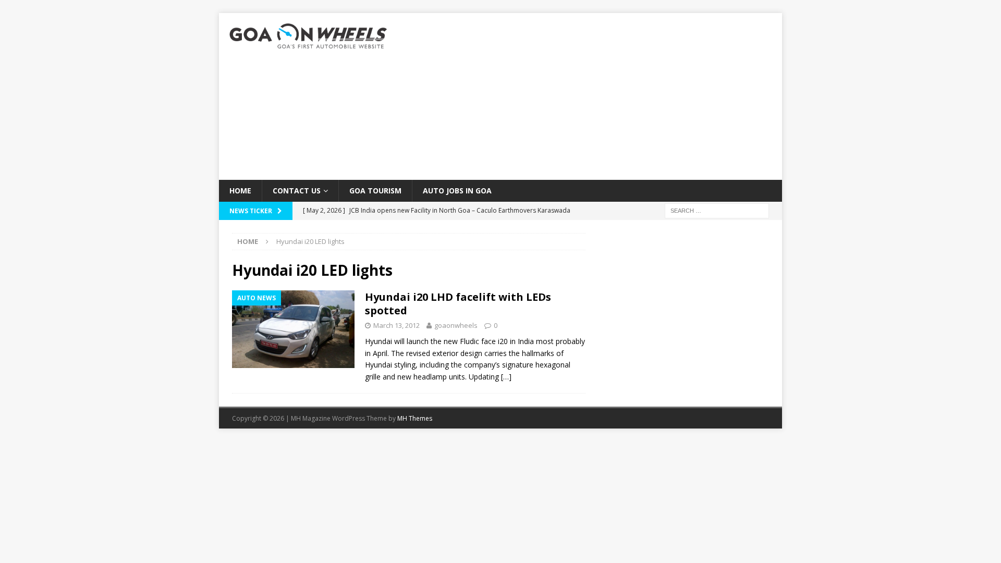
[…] (506, 377)
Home (240, 190)
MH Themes (414, 418)
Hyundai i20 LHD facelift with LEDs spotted (458, 303)
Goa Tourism (375, 190)
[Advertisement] (591, 96)
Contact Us (297, 190)
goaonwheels (456, 325)
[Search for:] (717, 210)
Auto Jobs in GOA (457, 190)
